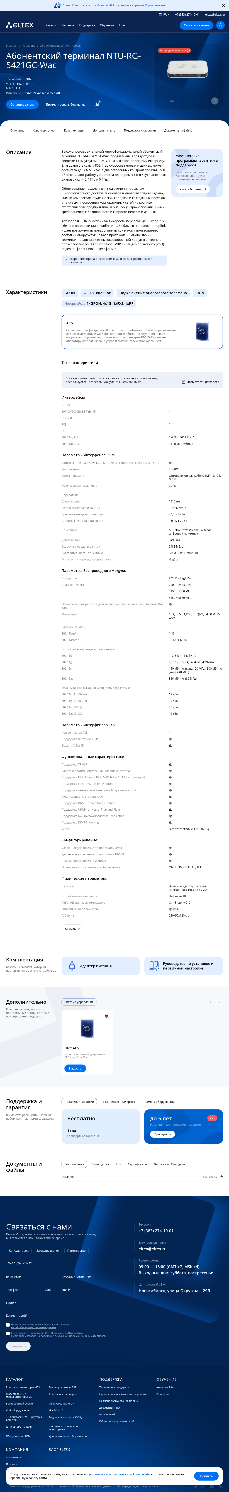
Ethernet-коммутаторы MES (23, 1387)
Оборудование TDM (18, 1436)
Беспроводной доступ (19, 1403)
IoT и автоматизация (19, 1426)
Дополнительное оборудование (68, 1436)
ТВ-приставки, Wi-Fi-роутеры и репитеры (25, 1418)
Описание (17, 130)
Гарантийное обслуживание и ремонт (122, 1394)
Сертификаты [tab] (137, 1164)
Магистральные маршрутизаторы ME (19, 1395)
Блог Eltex (59, 1449)
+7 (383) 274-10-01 (187, 14)
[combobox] (164, 14)
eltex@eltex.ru (215, 14)
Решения (68, 25)
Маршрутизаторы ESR (62, 1387)
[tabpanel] (142, 1042)
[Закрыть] (223, 5)
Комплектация (74, 130)
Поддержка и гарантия (140, 130)
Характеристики (44, 130)
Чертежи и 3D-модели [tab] (169, 1164)
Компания (17, 1449)
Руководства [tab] (100, 1164)
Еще (122, 25)
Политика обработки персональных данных (86, 1486)
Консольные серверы (62, 1394)
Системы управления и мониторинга (63, 1428)
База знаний (107, 1414)
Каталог (51, 25)
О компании (13, 1457)
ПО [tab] (118, 1164)
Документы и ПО (109, 1407)
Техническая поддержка (114, 1387)
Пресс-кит (12, 1464)
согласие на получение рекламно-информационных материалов (65, 1336)
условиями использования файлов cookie (119, 1474)
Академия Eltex (165, 1387)
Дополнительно (104, 130)
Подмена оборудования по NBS (118, 1400)
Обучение (107, 25)
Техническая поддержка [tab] (118, 1102)
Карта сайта (150, 1486)
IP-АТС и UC (56, 1410)
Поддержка (87, 25)
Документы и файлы (178, 130)
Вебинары (162, 1394)
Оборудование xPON (61, 1403)
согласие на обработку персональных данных (40, 1326)
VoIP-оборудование (18, 1410)
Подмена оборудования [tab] (159, 1102)
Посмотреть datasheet (203, 382)
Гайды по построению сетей (117, 1421)
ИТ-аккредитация (128, 1486)
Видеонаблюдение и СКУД (65, 1417)
